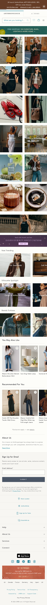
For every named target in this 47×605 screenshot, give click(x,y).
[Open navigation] (43, 20)
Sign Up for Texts (25, 513)
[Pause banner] (44, 6)
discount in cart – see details (30, 7)
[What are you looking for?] (27, 20)
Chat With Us (25, 520)
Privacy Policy (17, 491)
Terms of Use (21, 589)
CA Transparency (33, 589)
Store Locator (25, 499)
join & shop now (12, 7)
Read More (6, 448)
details (32, 430)
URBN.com (21, 593)
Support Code (31, 593)
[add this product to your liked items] (17, 348)
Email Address (7, 468)
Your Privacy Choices (23, 597)
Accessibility (12, 593)
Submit (23, 479)
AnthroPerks (25, 506)
